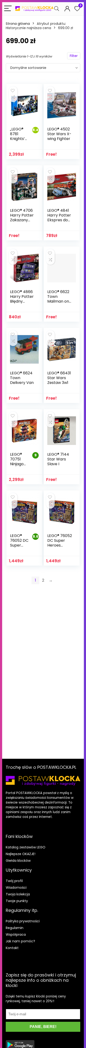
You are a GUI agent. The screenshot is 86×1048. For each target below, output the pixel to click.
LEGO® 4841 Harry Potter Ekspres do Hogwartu (59, 217)
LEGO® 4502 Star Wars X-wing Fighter (59, 133)
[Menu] (8, 8)
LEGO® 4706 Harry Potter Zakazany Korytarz (22, 217)
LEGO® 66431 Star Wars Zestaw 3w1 (59, 377)
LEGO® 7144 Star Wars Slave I (58, 459)
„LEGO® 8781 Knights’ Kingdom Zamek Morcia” (18, 141)
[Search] (56, 8)
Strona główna (18, 23)
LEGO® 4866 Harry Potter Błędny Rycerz (22, 299)
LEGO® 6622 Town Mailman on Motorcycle (58, 299)
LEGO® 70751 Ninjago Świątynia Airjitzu (19, 464)
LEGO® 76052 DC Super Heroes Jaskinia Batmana (19, 547)
